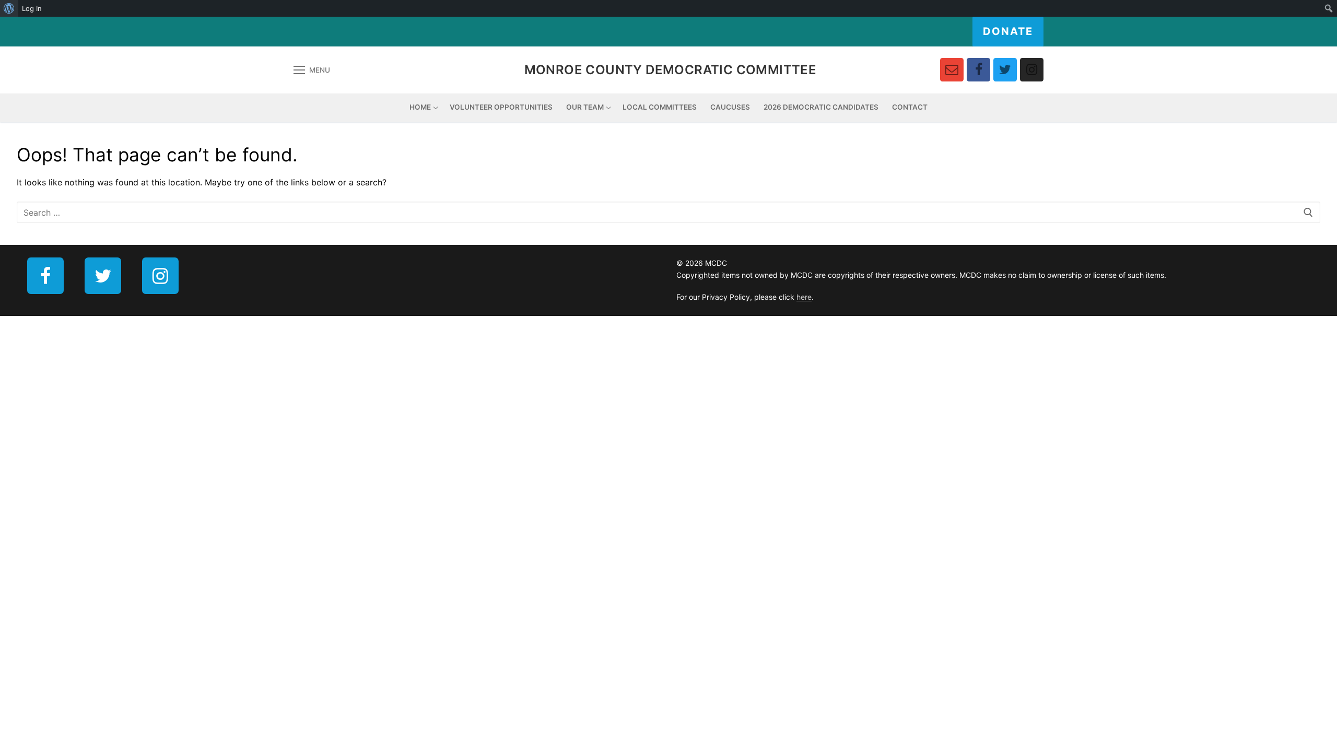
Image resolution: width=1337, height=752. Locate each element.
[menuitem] (9, 8)
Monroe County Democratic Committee (670, 69)
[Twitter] (1005, 69)
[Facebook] (978, 69)
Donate (1008, 31)
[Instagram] (1031, 69)
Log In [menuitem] (32, 8)
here (804, 296)
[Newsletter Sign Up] (952, 69)
